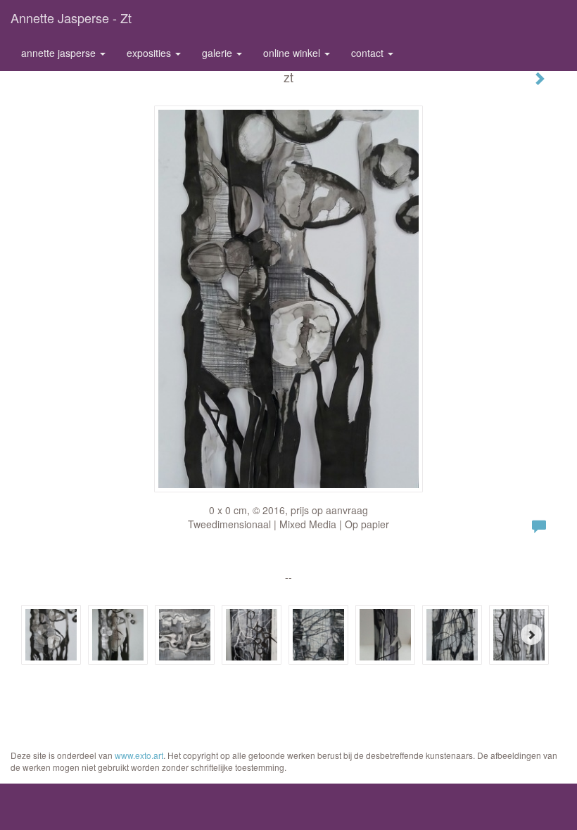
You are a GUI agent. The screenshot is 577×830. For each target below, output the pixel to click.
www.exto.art (139, 755)
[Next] (531, 634)
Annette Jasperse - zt (71, 17)
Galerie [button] (218, 53)
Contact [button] (368, 53)
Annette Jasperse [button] (60, 53)
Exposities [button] (150, 53)
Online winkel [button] (293, 53)
